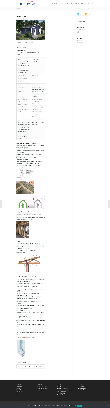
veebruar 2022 (80, 40)
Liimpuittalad (60, 386)
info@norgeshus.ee (85, 389)
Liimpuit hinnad (19, 389)
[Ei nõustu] (108, 406)
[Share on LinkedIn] (29, 366)
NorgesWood (19, 386)
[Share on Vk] (36, 366)
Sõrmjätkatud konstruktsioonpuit (64, 390)
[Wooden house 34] (1, 204)
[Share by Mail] (43, 366)
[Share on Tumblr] (32, 366)
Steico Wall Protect (61, 391)
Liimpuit (78, 31)
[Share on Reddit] (40, 366)
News (78, 32)
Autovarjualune (80, 29)
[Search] (92, 3)
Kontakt (18, 393)
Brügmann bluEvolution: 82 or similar (25, 337)
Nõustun (80, 405)
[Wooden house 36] (109, 204)
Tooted (18, 388)
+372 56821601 (83, 388)
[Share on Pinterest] (25, 366)
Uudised (18, 9)
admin (25, 18)
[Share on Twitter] (22, 366)
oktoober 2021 (80, 42)
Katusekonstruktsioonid (62, 388)
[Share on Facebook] (18, 366)
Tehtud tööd (19, 391)
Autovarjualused (61, 393)
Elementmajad (60, 394)
